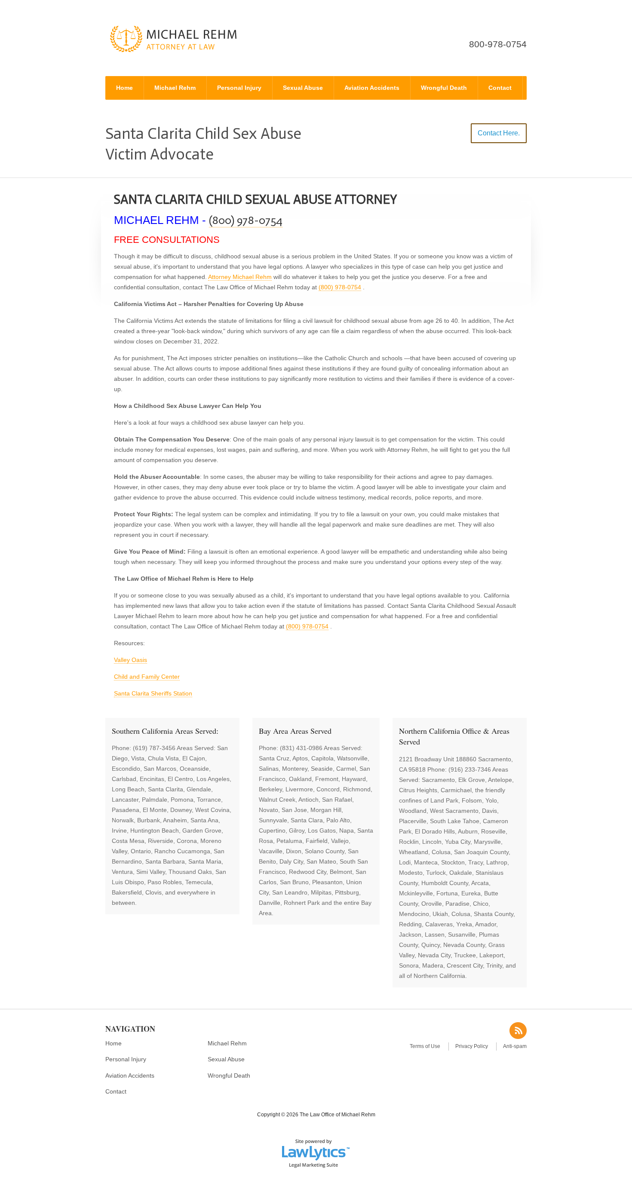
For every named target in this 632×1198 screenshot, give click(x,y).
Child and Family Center (147, 676)
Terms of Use (425, 1046)
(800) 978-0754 (245, 220)
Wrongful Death (444, 87)
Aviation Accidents (371, 87)
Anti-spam (515, 1046)
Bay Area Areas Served (295, 731)
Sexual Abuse (303, 87)
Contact (500, 87)
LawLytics (316, 1153)
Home (124, 87)
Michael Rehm (175, 87)
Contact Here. (499, 133)
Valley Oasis (130, 659)
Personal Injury (239, 87)
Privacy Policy (471, 1046)
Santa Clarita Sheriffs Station (153, 693)
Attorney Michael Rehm (240, 276)
